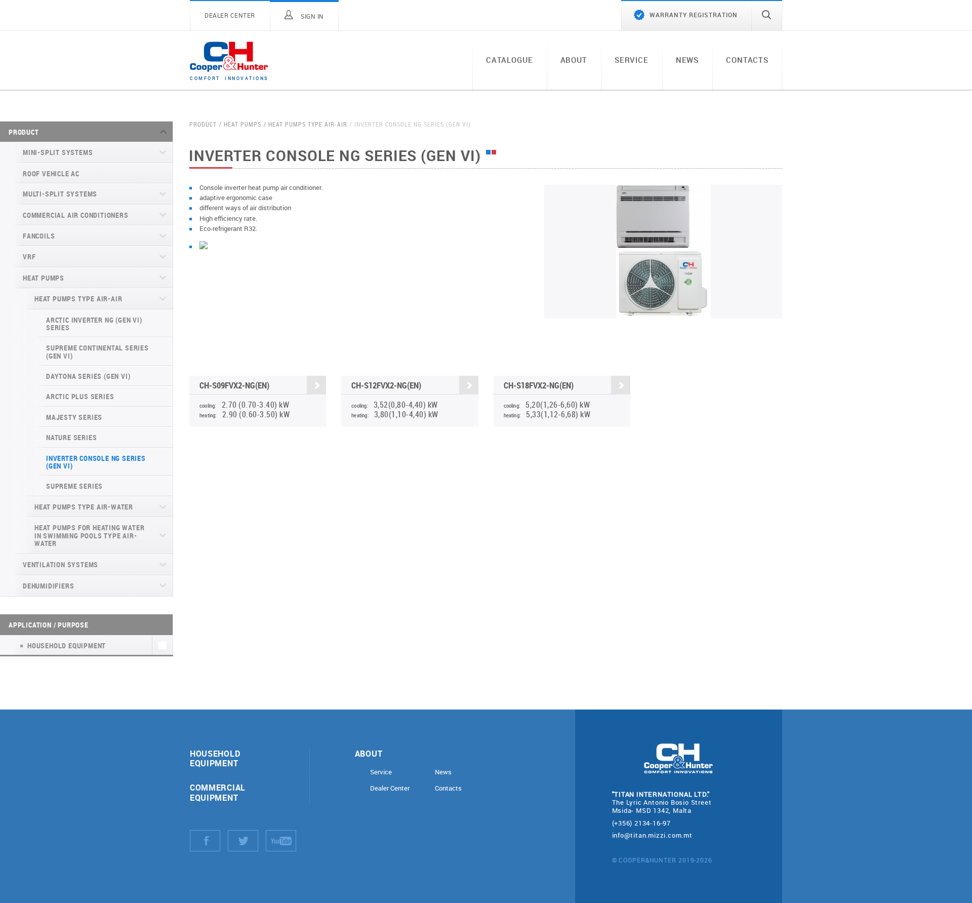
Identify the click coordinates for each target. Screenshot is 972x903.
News (687, 60)
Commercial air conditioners (76, 215)
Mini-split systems (58, 152)
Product (24, 132)
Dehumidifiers (48, 586)
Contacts (747, 60)
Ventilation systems (60, 564)
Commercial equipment (218, 792)
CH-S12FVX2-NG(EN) (386, 385)
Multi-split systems (60, 194)
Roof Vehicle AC (51, 173)
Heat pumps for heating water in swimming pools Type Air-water (89, 535)
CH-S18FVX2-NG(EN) (539, 385)
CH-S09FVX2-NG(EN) (234, 385)
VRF (29, 256)
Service (632, 60)
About (573, 60)
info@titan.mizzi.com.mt (652, 835)
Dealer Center (390, 788)
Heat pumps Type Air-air (78, 298)
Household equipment (215, 758)
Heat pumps (43, 278)
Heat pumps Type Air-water (83, 507)
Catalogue (509, 60)
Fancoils (39, 236)
